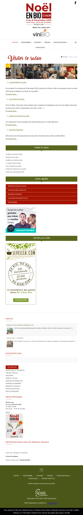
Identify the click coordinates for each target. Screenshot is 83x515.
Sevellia (67, 513)
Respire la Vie (36, 513)
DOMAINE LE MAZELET (13, 386)
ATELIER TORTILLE (12, 373)
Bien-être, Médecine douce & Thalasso (28, 510)
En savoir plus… (12, 94)
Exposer (37, 42)
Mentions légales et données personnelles (41, 483)
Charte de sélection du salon (19, 116)
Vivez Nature (46, 510)
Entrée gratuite (48, 478)
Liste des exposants (16, 130)
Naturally (55, 510)
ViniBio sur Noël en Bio (14, 154)
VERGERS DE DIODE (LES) (14, 381)
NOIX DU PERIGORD (12, 391)
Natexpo (16, 513)
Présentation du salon (17, 186)
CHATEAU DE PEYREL (13, 389)
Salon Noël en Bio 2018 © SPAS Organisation (41, 498)
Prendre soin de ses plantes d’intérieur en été (20, 325)
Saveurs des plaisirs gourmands (52, 513)
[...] (72, 328)
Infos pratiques (60, 42)
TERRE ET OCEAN (11, 378)
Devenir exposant (15, 194)
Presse (47, 42)
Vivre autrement (9, 510)
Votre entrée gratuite (17, 190)
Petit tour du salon (12, 157)
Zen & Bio (69, 510)
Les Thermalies (25, 513)
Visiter (15, 42)
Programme (26, 42)
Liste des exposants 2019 (15, 172)
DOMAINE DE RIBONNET (13, 383)
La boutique (40, 47)
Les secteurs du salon (16, 99)
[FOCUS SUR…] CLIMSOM (15, 338)
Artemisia (62, 510)
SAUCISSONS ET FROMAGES (15, 370)
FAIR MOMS (9, 375)
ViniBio (76, 510)
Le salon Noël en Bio (13, 163)
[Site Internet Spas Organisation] (41, 490)
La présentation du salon (17, 82)
